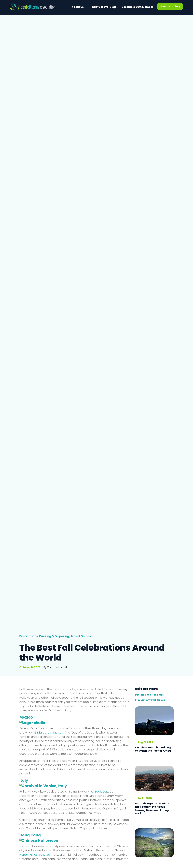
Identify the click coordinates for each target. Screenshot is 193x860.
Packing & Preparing (54, 636)
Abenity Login (169, 6)
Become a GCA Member (137, 7)
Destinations (28, 636)
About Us (78, 7)
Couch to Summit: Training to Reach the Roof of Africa (153, 749)
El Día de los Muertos (48, 733)
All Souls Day (99, 792)
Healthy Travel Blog (103, 7)
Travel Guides (81, 636)
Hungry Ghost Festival (34, 855)
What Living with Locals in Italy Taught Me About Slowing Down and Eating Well (152, 808)
